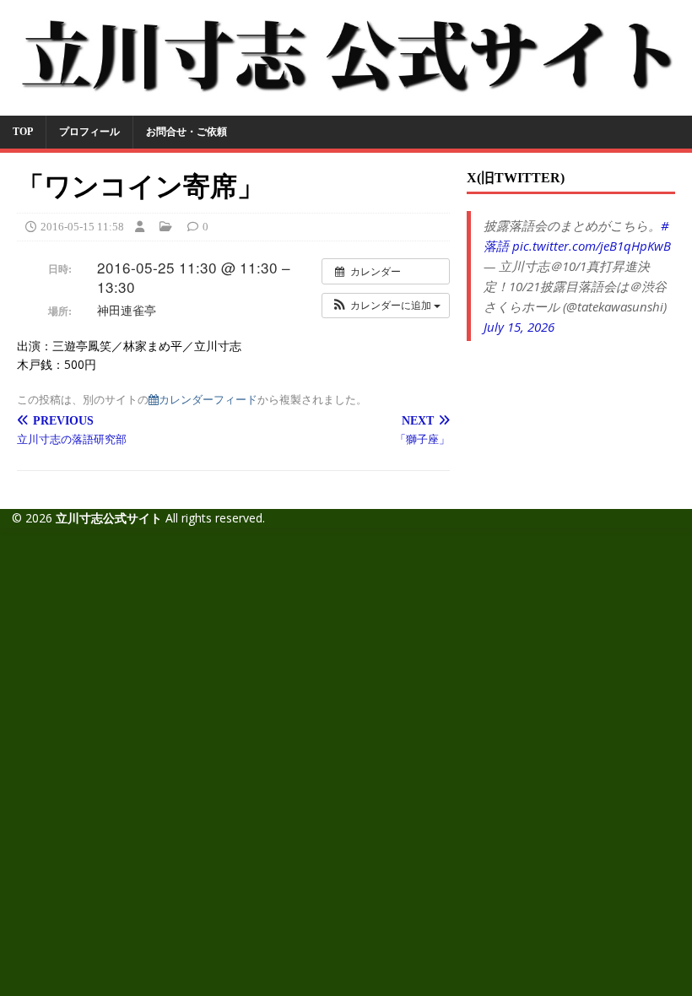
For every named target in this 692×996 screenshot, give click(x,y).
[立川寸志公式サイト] (346, 105)
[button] (385, 305)
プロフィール (89, 132)
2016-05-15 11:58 (82, 226)
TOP (23, 132)
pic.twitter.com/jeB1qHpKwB (591, 245)
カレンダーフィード (208, 399)
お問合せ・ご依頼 (186, 132)
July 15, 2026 (519, 326)
